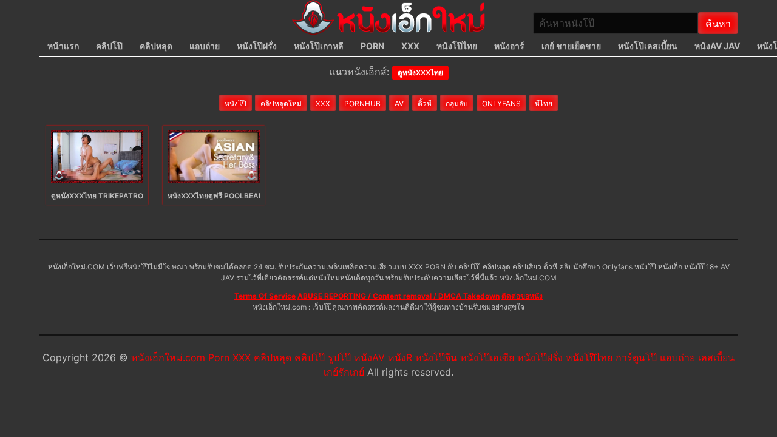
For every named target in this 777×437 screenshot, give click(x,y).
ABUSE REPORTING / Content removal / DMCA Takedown (398, 295)
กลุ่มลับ (457, 103)
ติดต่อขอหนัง (522, 295)
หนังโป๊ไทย (456, 46)
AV (399, 103)
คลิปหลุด (156, 46)
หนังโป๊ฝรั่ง (257, 46)
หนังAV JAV (717, 46)
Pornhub (362, 103)
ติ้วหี (425, 103)
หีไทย (543, 103)
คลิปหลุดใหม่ (281, 103)
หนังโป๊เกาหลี (319, 46)
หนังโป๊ (235, 103)
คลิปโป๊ (109, 46)
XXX (410, 46)
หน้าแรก (63, 46)
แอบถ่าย (204, 46)
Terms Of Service (265, 295)
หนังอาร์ (509, 46)
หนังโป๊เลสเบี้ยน (647, 46)
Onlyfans (501, 103)
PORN (372, 46)
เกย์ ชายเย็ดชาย (571, 46)
